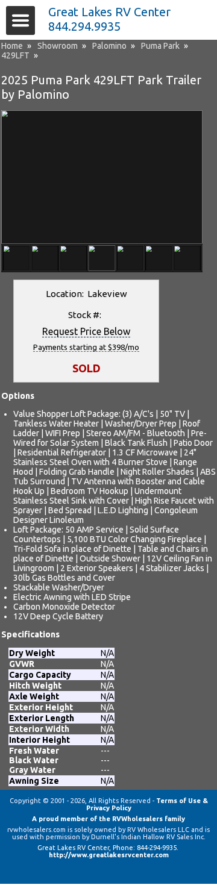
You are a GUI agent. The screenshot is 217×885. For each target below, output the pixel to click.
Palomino (109, 46)
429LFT (15, 55)
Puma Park (160, 46)
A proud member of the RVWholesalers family (108, 818)
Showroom (57, 46)
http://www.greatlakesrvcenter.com (109, 854)
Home (12, 46)
